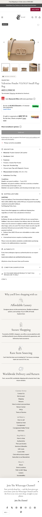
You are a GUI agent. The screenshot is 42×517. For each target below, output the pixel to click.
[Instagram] (16, 507)
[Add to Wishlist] (38, 25)
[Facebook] (7, 507)
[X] (12, 507)
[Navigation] (2, 17)
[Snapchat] (30, 507)
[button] (4, 42)
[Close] (38, 481)
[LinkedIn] (35, 507)
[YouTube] (25, 507)
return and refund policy (7, 139)
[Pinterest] (21, 507)
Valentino (5, 80)
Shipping (12, 93)
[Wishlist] (36, 17)
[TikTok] (21, 512)
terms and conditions (31, 137)
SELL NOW (35, 9)
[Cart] (39, 17)
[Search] (32, 17)
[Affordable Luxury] (21, 308)
